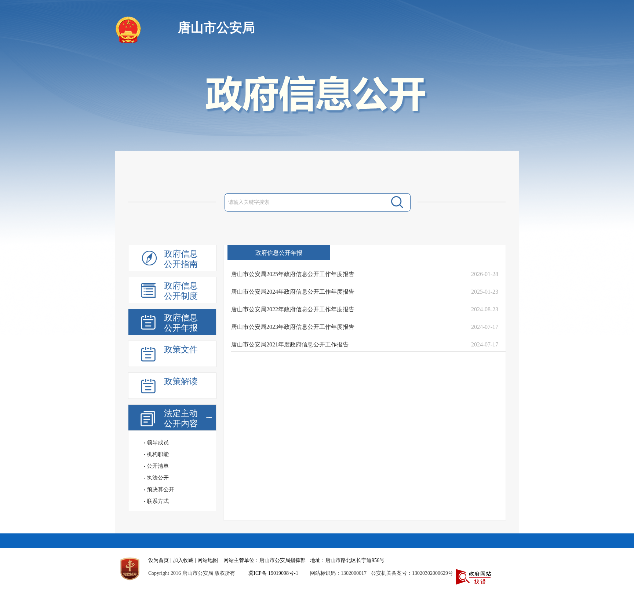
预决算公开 (160, 489)
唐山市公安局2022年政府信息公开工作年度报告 (292, 309)
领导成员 (158, 442)
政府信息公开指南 (181, 259)
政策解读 (181, 381)
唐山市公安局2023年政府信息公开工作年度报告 (292, 327)
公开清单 (158, 466)
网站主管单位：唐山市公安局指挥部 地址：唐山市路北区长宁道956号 (304, 560)
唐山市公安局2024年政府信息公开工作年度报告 (292, 292)
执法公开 (158, 478)
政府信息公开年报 (181, 323)
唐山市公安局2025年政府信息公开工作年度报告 (292, 274)
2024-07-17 (484, 327)
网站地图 (207, 560)
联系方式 (158, 501)
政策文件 (181, 349)
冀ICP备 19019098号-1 (273, 573)
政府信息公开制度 (181, 291)
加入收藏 (183, 560)
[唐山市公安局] (129, 41)
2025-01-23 (484, 292)
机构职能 (158, 454)
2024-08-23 (484, 309)
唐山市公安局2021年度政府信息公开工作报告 (290, 344)
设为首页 (158, 560)
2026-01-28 (484, 274)
